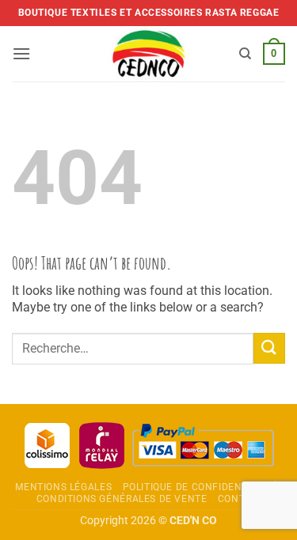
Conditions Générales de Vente (122, 498)
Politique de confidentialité (200, 487)
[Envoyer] (269, 348)
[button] (21, 53)
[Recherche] (245, 54)
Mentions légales (63, 487)
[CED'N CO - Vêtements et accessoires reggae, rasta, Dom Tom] (148, 53)
